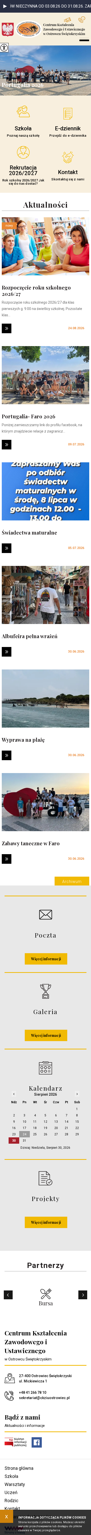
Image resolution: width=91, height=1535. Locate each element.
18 (35, 1128)
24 (24, 1134)
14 (66, 1121)
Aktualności (45, 205)
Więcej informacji (46, 958)
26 (45, 1134)
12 (45, 1121)
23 (14, 1134)
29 (77, 1134)
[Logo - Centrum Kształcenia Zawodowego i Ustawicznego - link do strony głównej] (46, 29)
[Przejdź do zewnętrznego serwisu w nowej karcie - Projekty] (45, 1178)
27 (56, 1134)
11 (35, 1121)
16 (14, 1128)
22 (77, 1128)
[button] (5, 6)
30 (14, 1140)
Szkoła (11, 1476)
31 (24, 1140)
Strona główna (19, 1468)
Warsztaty (15, 1484)
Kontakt (12, 1508)
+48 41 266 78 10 (83, 19)
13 (56, 1121)
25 (35, 1134)
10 (24, 1121)
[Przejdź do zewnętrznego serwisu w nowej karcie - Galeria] (45, 991)
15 (77, 1121)
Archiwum (72, 881)
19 (45, 1128)
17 (24, 1128)
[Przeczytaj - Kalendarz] (45, 1067)
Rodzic (11, 1500)
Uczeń (11, 1492)
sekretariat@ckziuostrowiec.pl (71, 19)
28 (66, 1134)
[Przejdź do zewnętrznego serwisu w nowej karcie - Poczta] (45, 914)
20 (56, 1128)
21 (66, 1128)
